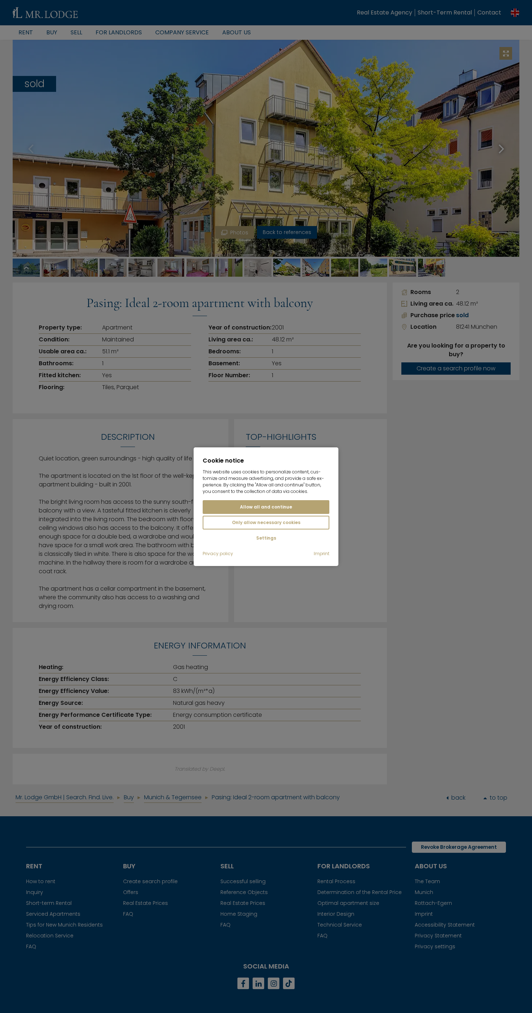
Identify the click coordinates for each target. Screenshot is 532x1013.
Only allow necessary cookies (266, 522)
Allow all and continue (266, 507)
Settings (266, 538)
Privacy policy (218, 554)
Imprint (321, 554)
